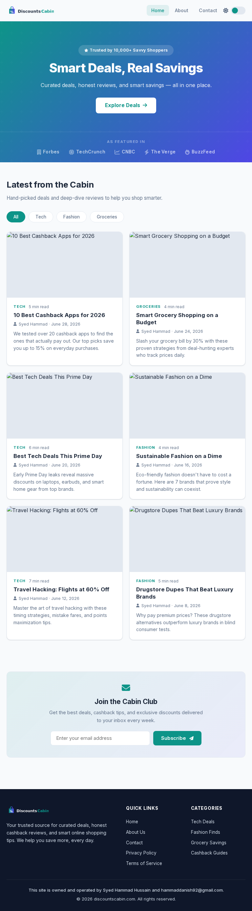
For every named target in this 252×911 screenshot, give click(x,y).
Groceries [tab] (107, 216)
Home (157, 10)
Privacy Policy (141, 852)
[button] (234, 10)
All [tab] (15, 216)
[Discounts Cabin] (28, 810)
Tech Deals (203, 821)
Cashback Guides (209, 852)
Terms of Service (144, 863)
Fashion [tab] (71, 216)
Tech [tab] (40, 216)
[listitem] (65, 299)
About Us (135, 832)
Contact (208, 10)
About (181, 10)
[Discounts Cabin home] (30, 10)
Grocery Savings (208, 842)
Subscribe (174, 738)
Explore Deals (122, 105)
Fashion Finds (205, 832)
